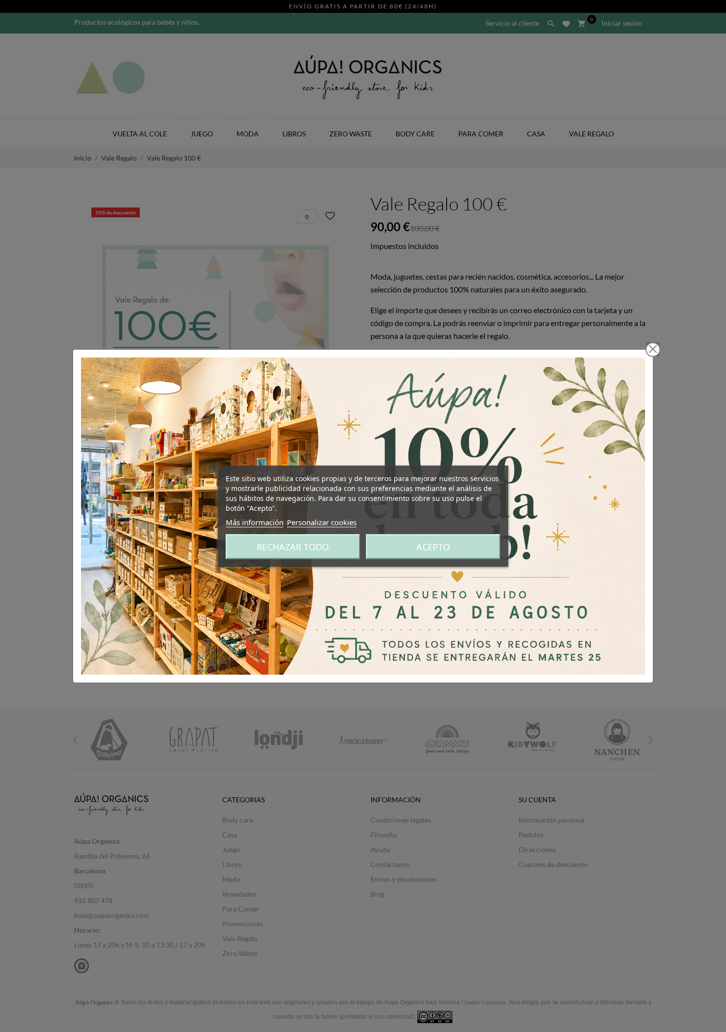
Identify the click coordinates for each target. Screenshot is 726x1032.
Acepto (433, 546)
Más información (254, 522)
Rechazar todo (293, 546)
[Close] (652, 349)
